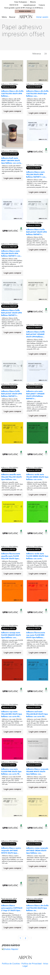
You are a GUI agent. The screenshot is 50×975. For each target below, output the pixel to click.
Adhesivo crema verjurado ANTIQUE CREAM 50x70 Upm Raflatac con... (37, 850)
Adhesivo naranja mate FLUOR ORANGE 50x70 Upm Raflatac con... (11, 635)
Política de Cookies (11, 963)
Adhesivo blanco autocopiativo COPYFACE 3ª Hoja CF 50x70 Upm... (11, 908)
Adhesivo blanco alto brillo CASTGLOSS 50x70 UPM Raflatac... (12, 93)
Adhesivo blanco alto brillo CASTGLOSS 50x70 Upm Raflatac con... (37, 93)
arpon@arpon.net (29, 5)
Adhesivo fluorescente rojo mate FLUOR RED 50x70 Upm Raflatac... (35, 635)
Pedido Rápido (25, 11)
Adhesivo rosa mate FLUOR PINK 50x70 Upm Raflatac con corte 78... (11, 771)
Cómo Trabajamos (20, 2)
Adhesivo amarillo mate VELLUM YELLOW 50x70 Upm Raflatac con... (11, 477)
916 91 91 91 (13, 5)
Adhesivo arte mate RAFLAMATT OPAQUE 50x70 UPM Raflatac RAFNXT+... (35, 395)
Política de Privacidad (31, 963)
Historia (33, 2)
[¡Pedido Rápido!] (10, 949)
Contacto (42, 5)
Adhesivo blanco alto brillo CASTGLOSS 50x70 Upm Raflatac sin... (37, 908)
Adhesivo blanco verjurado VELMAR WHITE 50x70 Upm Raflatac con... (37, 771)
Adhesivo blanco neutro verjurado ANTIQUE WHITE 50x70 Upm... (11, 850)
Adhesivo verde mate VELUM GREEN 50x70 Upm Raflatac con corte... (37, 477)
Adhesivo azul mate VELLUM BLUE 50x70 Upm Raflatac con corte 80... (37, 714)
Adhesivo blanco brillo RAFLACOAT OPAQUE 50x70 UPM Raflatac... (35, 334)
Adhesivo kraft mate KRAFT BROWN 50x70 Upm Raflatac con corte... (11, 160)
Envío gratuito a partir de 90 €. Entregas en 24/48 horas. (24, 8)
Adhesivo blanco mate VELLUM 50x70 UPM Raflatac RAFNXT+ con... (36, 174)
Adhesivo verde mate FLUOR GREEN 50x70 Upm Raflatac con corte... (37, 556)
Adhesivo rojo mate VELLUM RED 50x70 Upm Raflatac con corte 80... (11, 714)
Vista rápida (12, 81)
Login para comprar (12, 111)
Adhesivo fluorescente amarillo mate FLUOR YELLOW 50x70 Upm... (10, 556)
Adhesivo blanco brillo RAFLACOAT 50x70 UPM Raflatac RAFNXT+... (36, 232)
